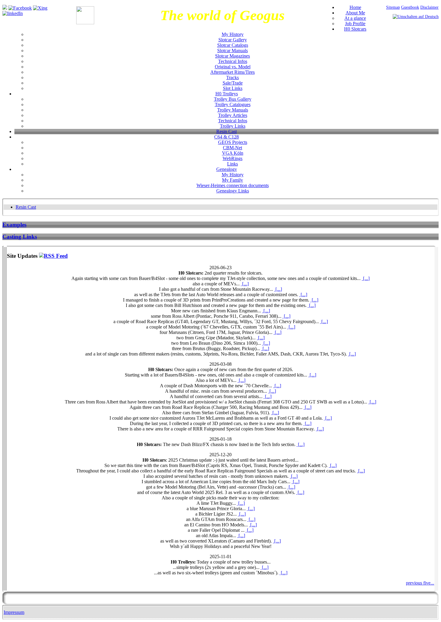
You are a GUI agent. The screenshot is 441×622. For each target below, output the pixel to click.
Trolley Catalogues (232, 104)
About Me (355, 12)
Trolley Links (232, 126)
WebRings (232, 158)
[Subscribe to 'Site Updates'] (53, 256)
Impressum (14, 612)
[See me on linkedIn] (12, 13)
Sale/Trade (233, 82)
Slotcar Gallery (232, 39)
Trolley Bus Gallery (232, 99)
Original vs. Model (232, 66)
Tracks (232, 77)
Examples (14, 225)
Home (355, 7)
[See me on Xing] (40, 7)
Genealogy (226, 169)
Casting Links (19, 237)
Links (232, 163)
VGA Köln (232, 153)
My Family (232, 180)
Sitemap (393, 7)
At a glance (355, 18)
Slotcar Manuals (232, 50)
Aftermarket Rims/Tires (232, 72)
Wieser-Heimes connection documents (232, 185)
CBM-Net (232, 147)
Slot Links (232, 88)
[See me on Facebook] (20, 7)
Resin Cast (226, 131)
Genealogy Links (232, 190)
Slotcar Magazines (232, 55)
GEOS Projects (232, 142)
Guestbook (410, 7)
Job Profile (355, 23)
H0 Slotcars (355, 28)
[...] (366, 278)
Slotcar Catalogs (232, 45)
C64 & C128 (226, 136)
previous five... (420, 582)
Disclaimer (429, 7)
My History (233, 34)
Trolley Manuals (232, 109)
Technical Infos (232, 61)
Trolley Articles (232, 115)
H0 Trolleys (226, 93)
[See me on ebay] (4, 7)
